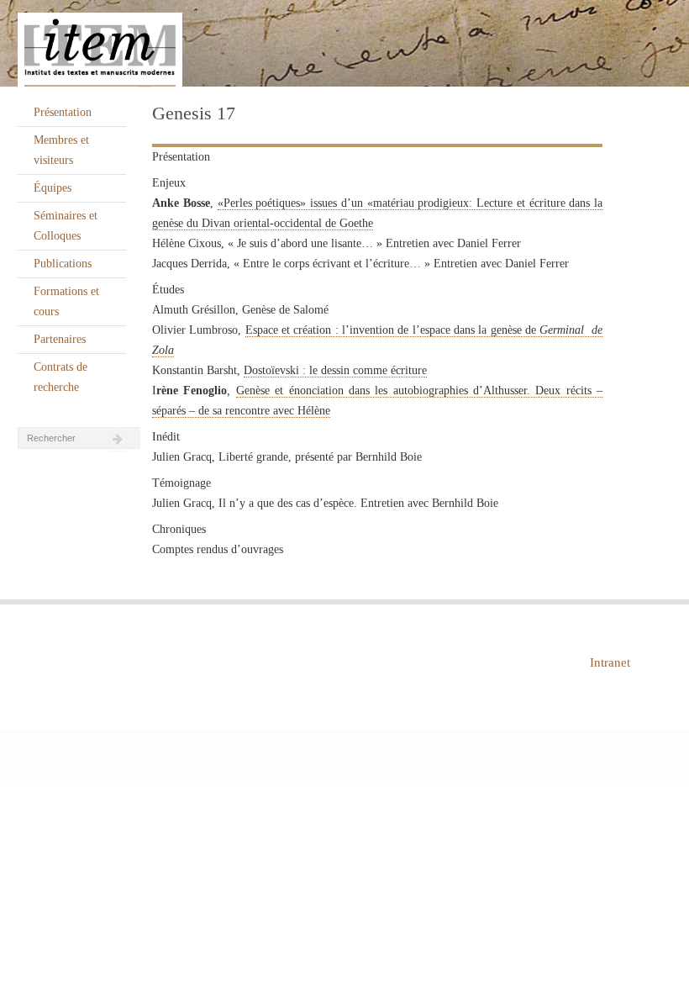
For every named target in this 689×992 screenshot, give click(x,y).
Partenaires (60, 339)
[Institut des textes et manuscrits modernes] (344, 43)
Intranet (610, 662)
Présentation (63, 112)
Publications (63, 263)
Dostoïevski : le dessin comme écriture (335, 370)
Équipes (52, 188)
